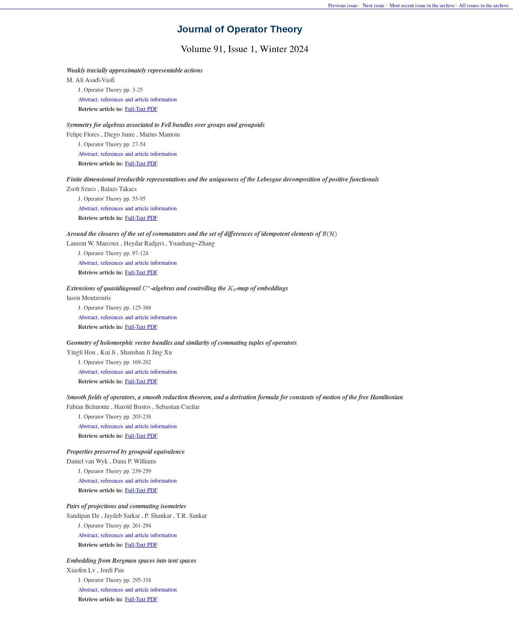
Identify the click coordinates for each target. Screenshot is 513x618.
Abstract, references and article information (127, 99)
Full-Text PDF (141, 109)
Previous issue (342, 5)
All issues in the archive (484, 5)
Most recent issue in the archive (422, 5)
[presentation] (329, 234)
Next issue (373, 5)
